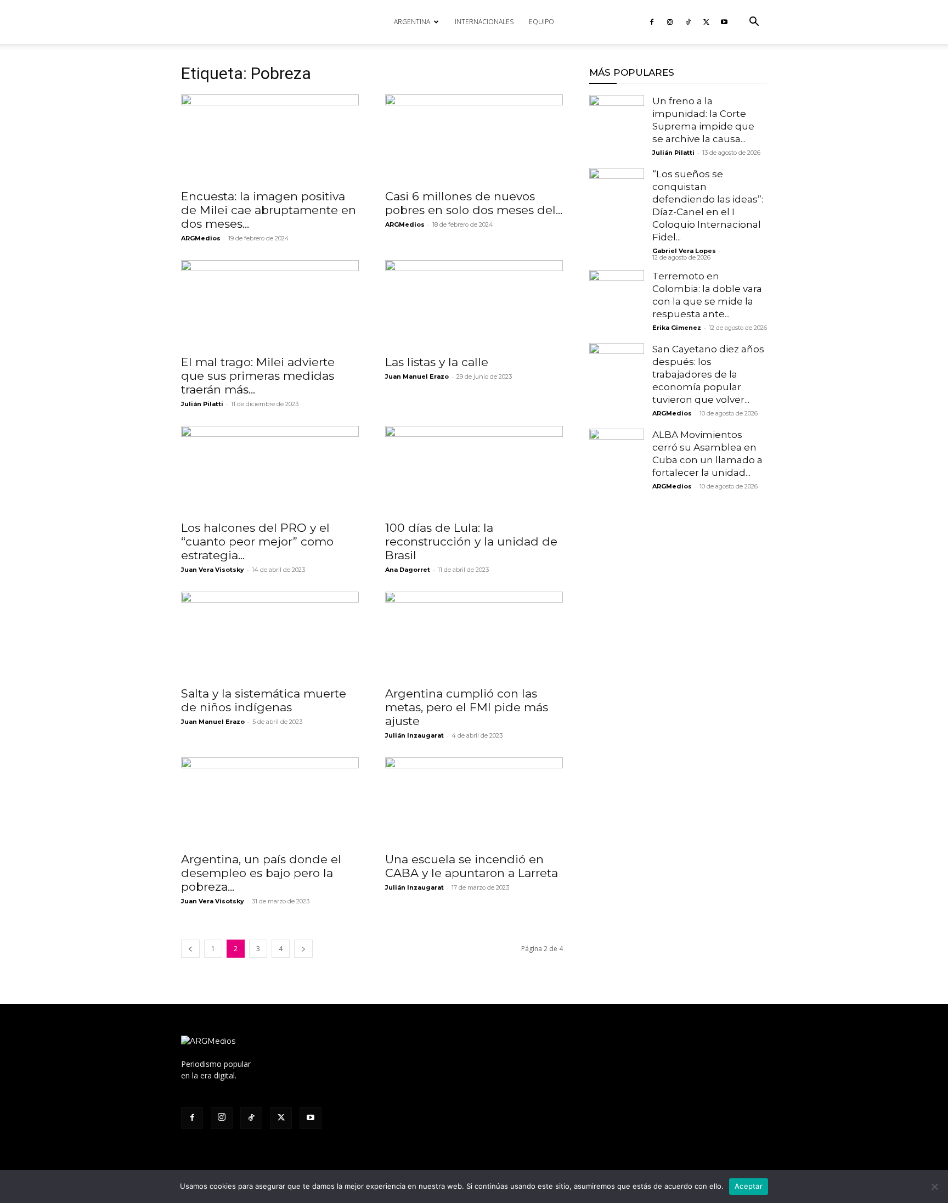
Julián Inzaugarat (414, 735)
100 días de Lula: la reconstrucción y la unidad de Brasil (471, 541)
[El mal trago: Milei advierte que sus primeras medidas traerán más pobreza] (270, 304)
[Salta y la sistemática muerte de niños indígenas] (270, 635)
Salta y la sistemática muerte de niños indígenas (263, 700)
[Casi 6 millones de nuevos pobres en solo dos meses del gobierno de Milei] (474, 138)
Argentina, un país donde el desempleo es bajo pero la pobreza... (261, 872)
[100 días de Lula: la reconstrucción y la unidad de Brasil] (474, 470)
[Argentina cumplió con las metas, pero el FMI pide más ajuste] (474, 635)
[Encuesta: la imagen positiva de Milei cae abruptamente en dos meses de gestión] (270, 138)
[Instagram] (670, 22)
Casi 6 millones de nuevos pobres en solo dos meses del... (473, 203)
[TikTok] (688, 22)
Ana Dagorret (407, 570)
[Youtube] (724, 22)
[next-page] (303, 949)
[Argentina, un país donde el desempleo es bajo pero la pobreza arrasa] (270, 801)
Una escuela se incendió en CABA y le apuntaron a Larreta (471, 866)
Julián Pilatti (202, 404)
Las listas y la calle (436, 362)
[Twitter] (706, 22)
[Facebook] (652, 22)
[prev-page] (190, 949)
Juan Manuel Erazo (417, 376)
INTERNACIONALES (484, 21)
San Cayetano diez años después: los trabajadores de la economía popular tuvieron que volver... (708, 374)
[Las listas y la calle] (474, 304)
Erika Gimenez (676, 327)
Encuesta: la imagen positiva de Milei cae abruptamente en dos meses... (268, 210)
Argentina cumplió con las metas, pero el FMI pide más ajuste (466, 707)
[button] (754, 23)
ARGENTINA (412, 21)
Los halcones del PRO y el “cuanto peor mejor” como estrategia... (257, 541)
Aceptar (749, 1186)
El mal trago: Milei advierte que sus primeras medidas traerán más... (258, 375)
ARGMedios (201, 238)
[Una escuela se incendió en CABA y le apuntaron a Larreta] (474, 801)
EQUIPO (541, 21)
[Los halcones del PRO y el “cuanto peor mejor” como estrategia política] (270, 470)
